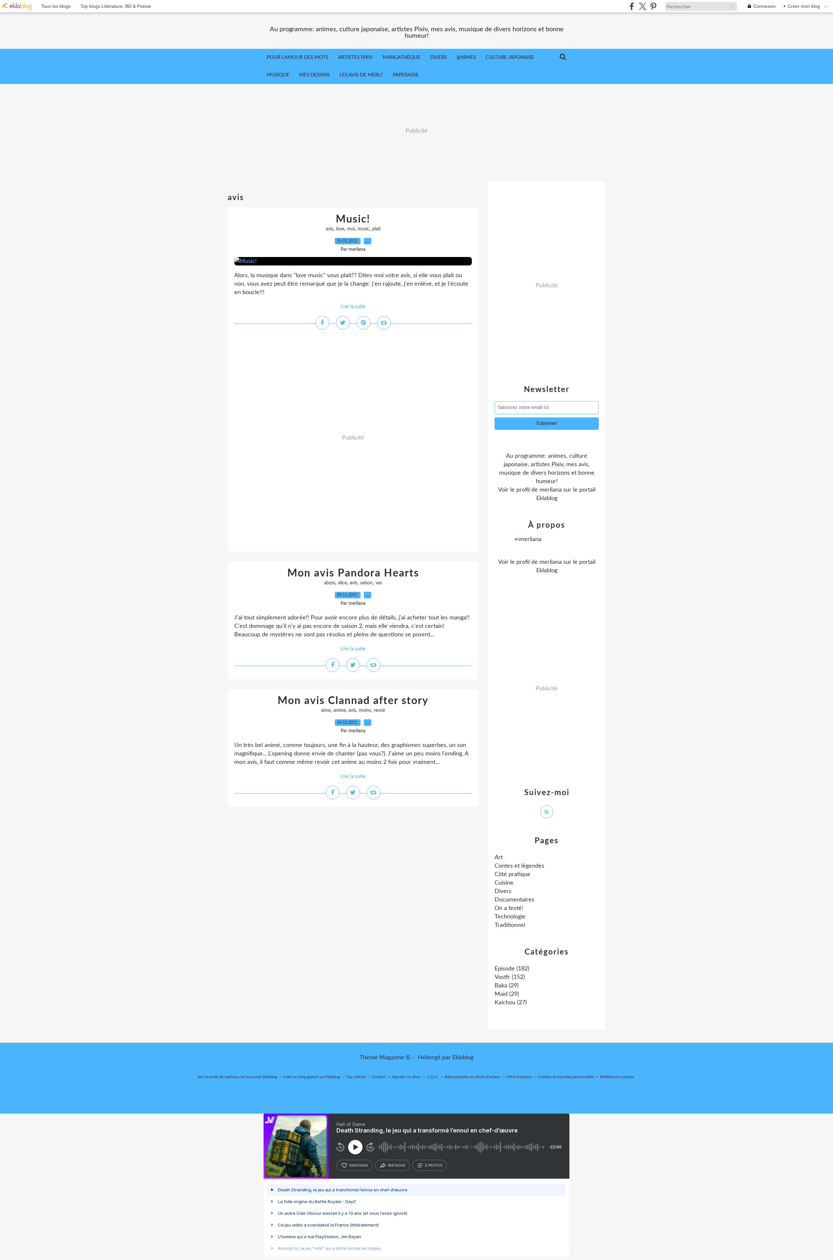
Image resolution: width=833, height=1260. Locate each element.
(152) (510, 977)
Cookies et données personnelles (566, 1077)
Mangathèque (401, 57)
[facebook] (632, 6)
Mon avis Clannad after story (353, 701)
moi (351, 229)
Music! (353, 219)
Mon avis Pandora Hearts (353, 573)
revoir (379, 710)
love (340, 229)
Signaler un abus (406, 1077)
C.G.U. (433, 1077)
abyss (329, 583)
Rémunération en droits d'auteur (472, 1077)
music (363, 229)
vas (379, 583)
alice (342, 583)
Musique (278, 75)
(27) (511, 1003)
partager (396, 1165)
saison (366, 583)
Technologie (510, 917)
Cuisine (504, 883)
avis (329, 229)
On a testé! (509, 908)
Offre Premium (519, 1077)
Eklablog (462, 1058)
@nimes (466, 57)
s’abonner (358, 1165)
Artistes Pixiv (355, 57)
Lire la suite (353, 306)
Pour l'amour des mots (297, 57)
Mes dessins (314, 75)
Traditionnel (510, 925)
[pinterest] (653, 6)
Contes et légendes (519, 866)
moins (365, 710)
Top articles (356, 1077)
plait (376, 229)
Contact (379, 1077)
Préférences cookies (617, 1077)
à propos (433, 1165)
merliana (550, 490)
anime (340, 710)
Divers (438, 57)
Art (499, 857)
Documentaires (514, 900)
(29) (507, 986)
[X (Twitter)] (642, 6)
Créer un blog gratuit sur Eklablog (311, 1077)
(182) (512, 969)
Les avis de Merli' (361, 75)
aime (326, 710)
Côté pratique (512, 874)
